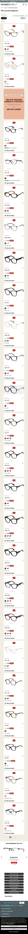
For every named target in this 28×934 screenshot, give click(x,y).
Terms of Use (13, 922)
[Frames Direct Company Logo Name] (9, 4)
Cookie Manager (10, 923)
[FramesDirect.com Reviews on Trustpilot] (14, 905)
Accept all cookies (14, 926)
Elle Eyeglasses (14, 887)
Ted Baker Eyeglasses (14, 882)
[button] (26, 857)
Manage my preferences (14, 931)
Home (2, 7)
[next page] (17, 837)
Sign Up (21, 902)
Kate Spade (14, 890)
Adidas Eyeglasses (14, 876)
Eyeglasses (6, 7)
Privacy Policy (5, 922)
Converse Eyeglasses (14, 892)
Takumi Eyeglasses (14, 884)
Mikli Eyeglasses (14, 879)
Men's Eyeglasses (14, 874)
